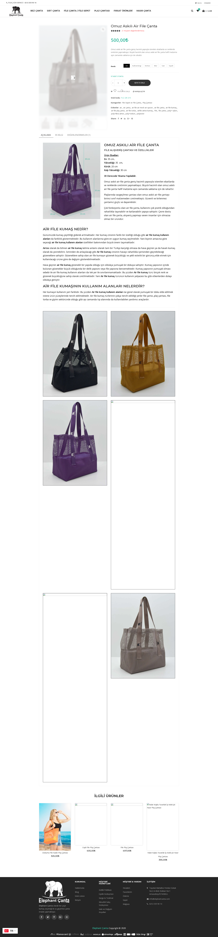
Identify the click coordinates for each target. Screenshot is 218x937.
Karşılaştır (140, 91)
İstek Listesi (80, 896)
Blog (200, 3)
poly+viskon (130, 113)
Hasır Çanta (144, 11)
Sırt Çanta (53, 11)
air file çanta (159, 107)
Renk (113, 66)
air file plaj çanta (118, 110)
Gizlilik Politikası (105, 890)
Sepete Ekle (139, 83)
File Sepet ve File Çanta (131, 102)
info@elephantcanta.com (159, 899)
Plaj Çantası (102, 11)
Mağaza (126, 904)
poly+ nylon (172, 110)
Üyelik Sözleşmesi (106, 894)
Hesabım (207, 3)
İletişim (78, 900)
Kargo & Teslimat (106, 898)
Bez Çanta (37, 11)
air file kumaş (171, 107)
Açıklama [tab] (46, 135)
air (121, 107)
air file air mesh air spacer (142, 107)
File (155, 110)
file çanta (162, 110)
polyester (140, 113)
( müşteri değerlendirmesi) (133, 30)
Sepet (125, 900)
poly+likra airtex (117, 113)
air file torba (131, 110)
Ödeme (126, 896)
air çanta (126, 107)
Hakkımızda (79, 888)
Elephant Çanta (100, 928)
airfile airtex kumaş (145, 110)
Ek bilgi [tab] (59, 135)
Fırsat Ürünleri (123, 11)
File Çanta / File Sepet (77, 11)
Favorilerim (127, 892)
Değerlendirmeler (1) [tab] (78, 135)
